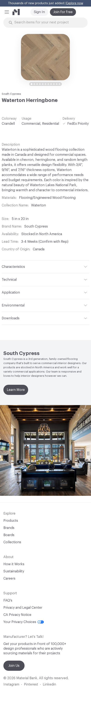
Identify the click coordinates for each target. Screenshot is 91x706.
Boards (8, 535)
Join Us (13, 665)
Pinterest (31, 684)
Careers (9, 578)
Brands (8, 528)
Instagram (11, 684)
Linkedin (49, 684)
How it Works (13, 564)
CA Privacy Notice (17, 615)
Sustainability (13, 571)
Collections (12, 542)
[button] (6, 12)
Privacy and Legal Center (22, 607)
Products (10, 520)
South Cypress (11, 93)
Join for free (63, 12)
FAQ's (7, 600)
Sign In (39, 12)
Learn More (16, 390)
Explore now (74, 3)
